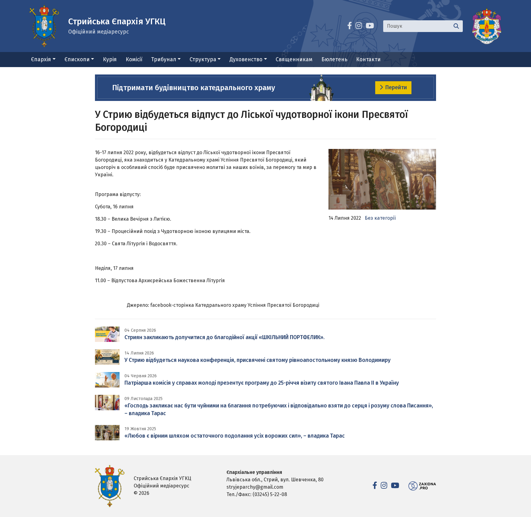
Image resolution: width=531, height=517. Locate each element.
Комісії (134, 59)
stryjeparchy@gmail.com (254, 487)
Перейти (396, 87)
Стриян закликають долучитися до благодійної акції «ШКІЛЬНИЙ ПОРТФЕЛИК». (224, 337)
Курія (110, 59)
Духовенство (246, 59)
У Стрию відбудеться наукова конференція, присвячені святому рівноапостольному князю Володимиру (257, 360)
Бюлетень (334, 59)
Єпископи (77, 59)
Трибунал (163, 59)
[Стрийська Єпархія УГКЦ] (44, 26)
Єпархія (41, 59)
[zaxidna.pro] (422, 486)
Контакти (368, 59)
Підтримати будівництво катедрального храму (193, 87)
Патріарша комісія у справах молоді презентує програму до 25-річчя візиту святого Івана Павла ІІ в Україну (261, 383)
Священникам (294, 59)
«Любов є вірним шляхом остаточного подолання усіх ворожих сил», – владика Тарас (234, 436)
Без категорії (380, 218)
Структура (203, 59)
